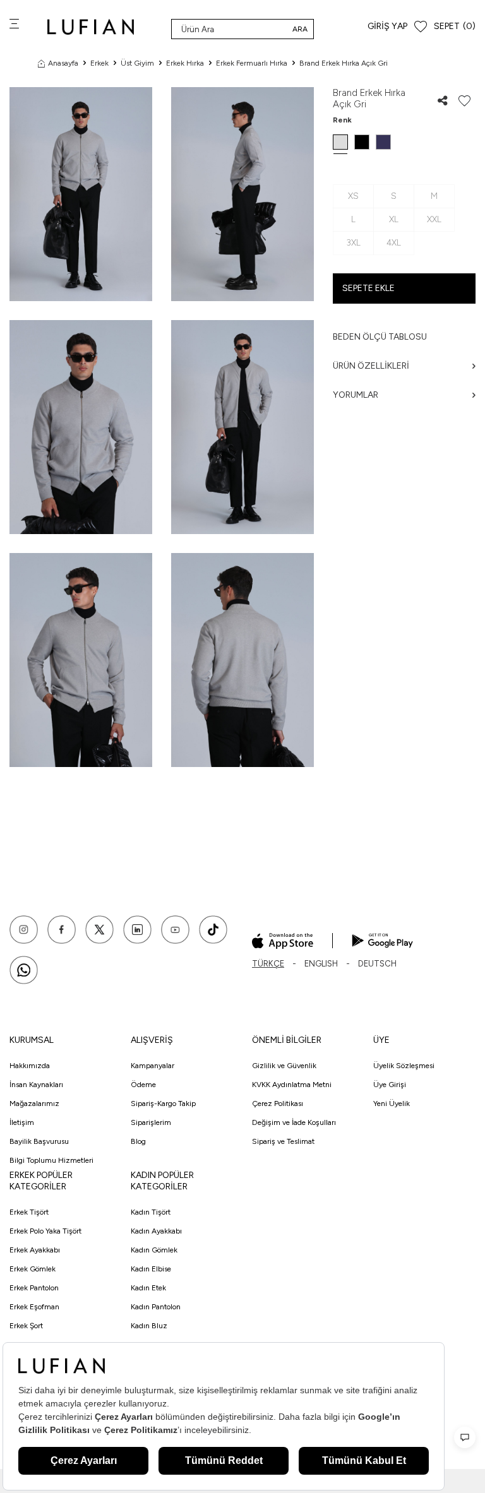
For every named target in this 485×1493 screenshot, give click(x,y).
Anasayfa (63, 63)
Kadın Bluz (149, 1325)
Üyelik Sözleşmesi (403, 1065)
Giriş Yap (387, 26)
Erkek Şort (26, 1325)
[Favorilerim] (420, 27)
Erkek (99, 63)
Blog (138, 1141)
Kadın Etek (148, 1287)
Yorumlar (355, 395)
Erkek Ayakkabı (34, 1250)
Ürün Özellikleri (371, 365)
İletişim (21, 1122)
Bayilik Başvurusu (39, 1141)
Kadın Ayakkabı (156, 1231)
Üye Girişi (389, 1084)
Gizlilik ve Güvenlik (284, 1065)
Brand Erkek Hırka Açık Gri (343, 63)
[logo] (90, 27)
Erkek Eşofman (34, 1306)
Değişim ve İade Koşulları (294, 1122)
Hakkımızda (29, 1065)
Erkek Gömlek (32, 1268)
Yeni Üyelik (391, 1103)
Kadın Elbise (151, 1268)
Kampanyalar (152, 1065)
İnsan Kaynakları (36, 1084)
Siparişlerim (151, 1122)
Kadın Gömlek (154, 1250)
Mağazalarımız (34, 1103)
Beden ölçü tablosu (380, 336)
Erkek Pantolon (34, 1287)
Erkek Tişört (29, 1212)
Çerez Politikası (277, 1103)
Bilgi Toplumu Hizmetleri (51, 1160)
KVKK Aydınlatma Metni (292, 1084)
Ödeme (143, 1084)
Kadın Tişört (151, 1212)
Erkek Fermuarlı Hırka (251, 63)
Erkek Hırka (185, 63)
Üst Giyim (137, 63)
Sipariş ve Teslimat (283, 1141)
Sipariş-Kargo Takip (163, 1103)
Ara (300, 29)
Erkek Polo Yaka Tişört (45, 1231)
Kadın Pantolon (156, 1306)
